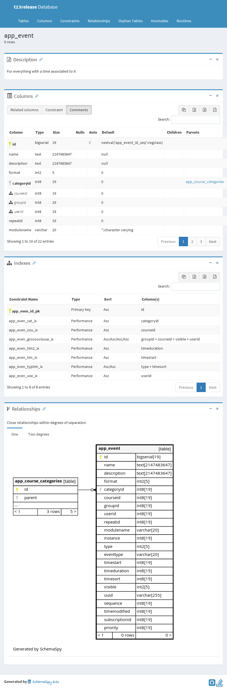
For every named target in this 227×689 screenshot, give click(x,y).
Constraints (69, 20)
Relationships (99, 20)
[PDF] (215, 110)
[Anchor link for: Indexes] (32, 262)
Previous (168, 241)
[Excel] (194, 110)
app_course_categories (205, 181)
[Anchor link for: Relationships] (42, 408)
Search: (164, 119)
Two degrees (38, 434)
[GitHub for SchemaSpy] (212, 684)
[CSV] (204, 110)
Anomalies (159, 20)
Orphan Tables (130, 20)
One (14, 434)
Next (212, 241)
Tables (25, 20)
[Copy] (183, 110)
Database (36, 7)
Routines (184, 20)
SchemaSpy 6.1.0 (45, 682)
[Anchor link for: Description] (39, 59)
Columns (44, 20)
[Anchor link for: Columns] (35, 95)
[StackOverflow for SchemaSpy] (219, 684)
